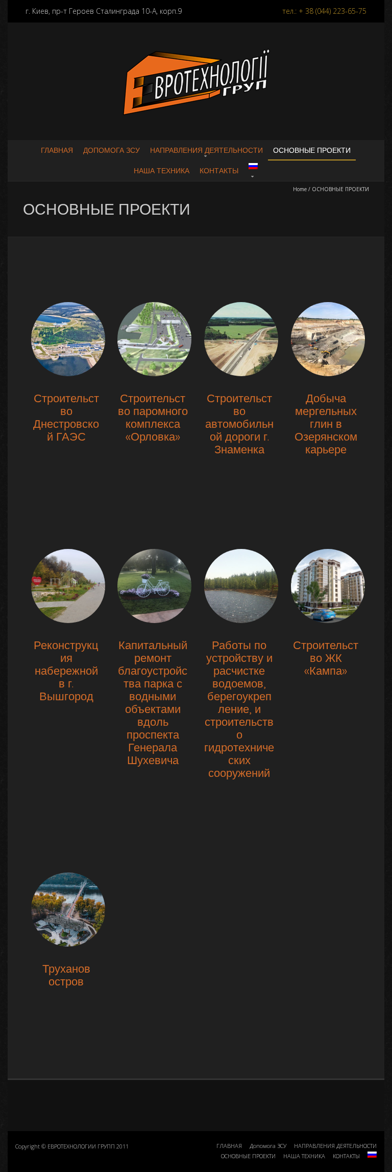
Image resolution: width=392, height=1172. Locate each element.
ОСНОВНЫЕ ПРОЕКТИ (312, 150)
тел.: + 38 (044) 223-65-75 (324, 11)
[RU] (253, 170)
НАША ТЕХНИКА (161, 170)
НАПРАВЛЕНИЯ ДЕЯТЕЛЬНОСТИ (206, 150)
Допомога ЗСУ (111, 150)
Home (300, 189)
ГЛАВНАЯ (57, 150)
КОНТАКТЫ (219, 170)
